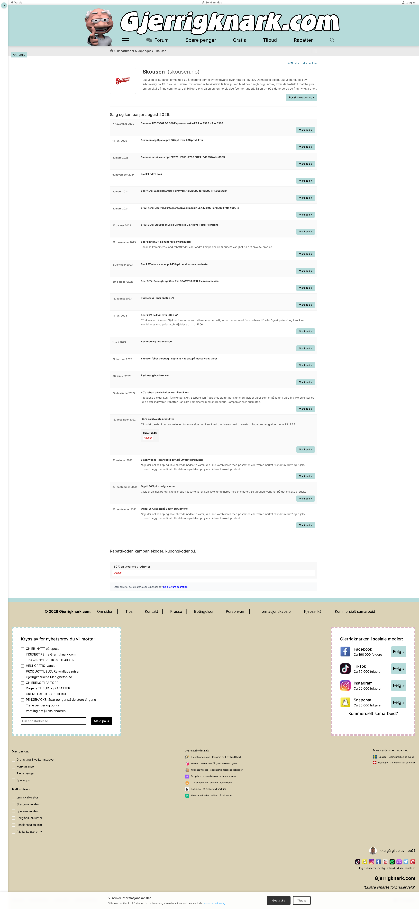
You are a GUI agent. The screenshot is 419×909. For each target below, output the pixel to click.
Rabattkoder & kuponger (134, 51)
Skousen (160, 51)
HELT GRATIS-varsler (41, 666)
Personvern (235, 611)
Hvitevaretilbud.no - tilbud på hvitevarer (211, 795)
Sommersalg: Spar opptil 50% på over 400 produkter (172, 140)
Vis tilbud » (305, 130)
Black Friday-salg (151, 174)
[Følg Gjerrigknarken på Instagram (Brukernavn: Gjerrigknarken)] (371, 861)
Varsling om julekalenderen (46, 711)
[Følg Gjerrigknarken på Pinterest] (412, 861)
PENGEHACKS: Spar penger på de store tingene (61, 700)
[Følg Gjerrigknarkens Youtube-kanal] (385, 861)
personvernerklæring (214, 903)
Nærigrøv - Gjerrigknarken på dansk (396, 762)
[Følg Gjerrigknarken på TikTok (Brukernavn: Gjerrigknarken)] (357, 861)
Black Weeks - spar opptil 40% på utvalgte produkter (172, 459)
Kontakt (151, 611)
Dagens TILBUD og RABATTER (48, 688)
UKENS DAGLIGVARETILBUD (46, 694)
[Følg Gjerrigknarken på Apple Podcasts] (399, 861)
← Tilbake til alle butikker (302, 63)
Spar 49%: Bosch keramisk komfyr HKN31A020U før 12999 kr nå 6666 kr (184, 190)
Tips (129, 611)
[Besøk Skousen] (123, 81)
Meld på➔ (101, 721)
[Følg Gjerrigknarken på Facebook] (378, 861)
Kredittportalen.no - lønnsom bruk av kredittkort (216, 757)
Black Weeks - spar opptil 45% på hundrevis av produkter (175, 264)
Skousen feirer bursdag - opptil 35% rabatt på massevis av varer (179, 358)
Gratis (239, 40)
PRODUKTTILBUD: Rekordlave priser (53, 671)
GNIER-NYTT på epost (42, 649)
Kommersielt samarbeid (355, 611)
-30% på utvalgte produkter (157, 419)
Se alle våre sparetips (175, 586)
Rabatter (303, 40)
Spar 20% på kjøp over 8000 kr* (159, 315)
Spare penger (201, 40)
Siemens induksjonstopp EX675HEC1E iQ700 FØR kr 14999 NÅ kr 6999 (183, 157)
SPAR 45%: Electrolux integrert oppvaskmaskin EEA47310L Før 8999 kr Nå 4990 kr (190, 207)
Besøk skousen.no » (301, 97)
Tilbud (270, 40)
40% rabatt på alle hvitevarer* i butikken (165, 392)
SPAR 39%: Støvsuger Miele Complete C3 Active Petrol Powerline (180, 224)
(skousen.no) (183, 71)
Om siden (105, 611)
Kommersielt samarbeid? (373, 713)
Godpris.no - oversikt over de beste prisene (213, 776)
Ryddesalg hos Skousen (155, 375)
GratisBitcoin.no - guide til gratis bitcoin (211, 782)
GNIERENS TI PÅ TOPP (42, 683)
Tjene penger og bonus (43, 705)
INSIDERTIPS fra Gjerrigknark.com (51, 654)
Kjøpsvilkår (313, 611)
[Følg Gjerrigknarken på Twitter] (406, 861)
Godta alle (278, 900)
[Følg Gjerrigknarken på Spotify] (392, 861)
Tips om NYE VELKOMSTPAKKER (50, 660)
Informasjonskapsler (274, 611)
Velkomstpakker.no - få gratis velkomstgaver (214, 763)
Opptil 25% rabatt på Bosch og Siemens (164, 508)
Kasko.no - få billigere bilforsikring (208, 789)
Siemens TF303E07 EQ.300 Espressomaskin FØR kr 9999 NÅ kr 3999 (182, 123)
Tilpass (301, 900)
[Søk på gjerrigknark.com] (334, 40)
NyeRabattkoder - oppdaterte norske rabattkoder (217, 769)
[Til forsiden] (230, 23)
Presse (176, 611)
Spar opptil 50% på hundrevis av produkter (166, 241)
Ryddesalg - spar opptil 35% (157, 298)
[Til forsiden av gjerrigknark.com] (99, 27)
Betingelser (204, 611)
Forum (162, 40)
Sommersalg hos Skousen (156, 341)
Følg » (399, 651)
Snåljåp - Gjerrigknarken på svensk (397, 757)
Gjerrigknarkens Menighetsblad (49, 677)
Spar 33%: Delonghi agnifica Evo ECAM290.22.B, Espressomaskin (180, 281)
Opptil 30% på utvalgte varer (158, 486)
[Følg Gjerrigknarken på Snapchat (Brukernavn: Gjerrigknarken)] (364, 861)
